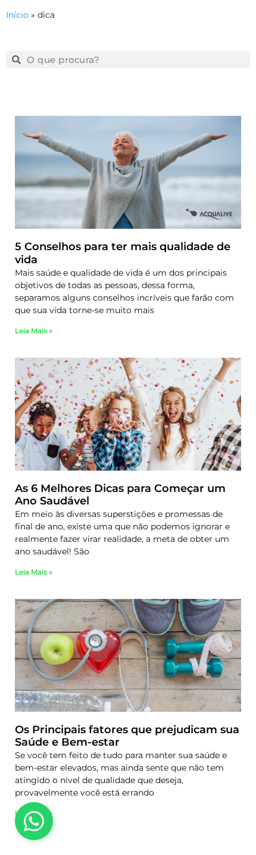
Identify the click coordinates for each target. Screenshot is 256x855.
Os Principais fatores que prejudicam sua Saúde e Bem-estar (127, 736)
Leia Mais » (33, 330)
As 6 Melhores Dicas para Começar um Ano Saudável (120, 495)
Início (17, 15)
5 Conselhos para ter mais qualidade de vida (122, 253)
